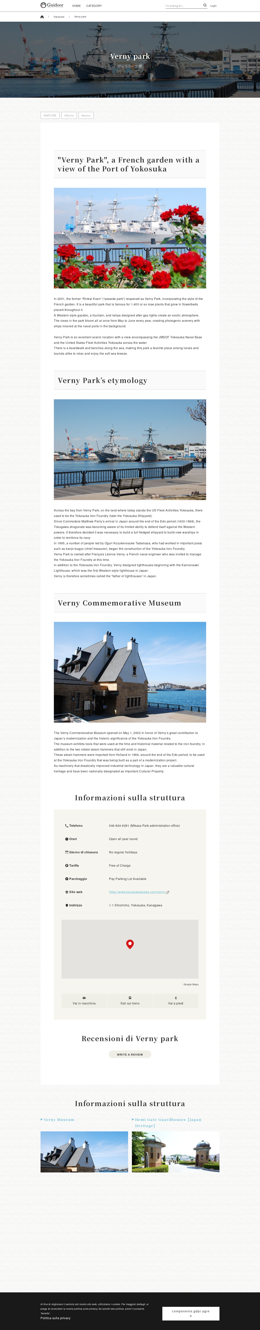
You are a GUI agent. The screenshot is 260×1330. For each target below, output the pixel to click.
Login (213, 5)
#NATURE (50, 115)
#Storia (69, 115)
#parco (86, 115)
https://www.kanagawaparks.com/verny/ (137, 892)
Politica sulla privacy (55, 1318)
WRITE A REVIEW (130, 1054)
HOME (76, 6)
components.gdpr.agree (191, 1313)
